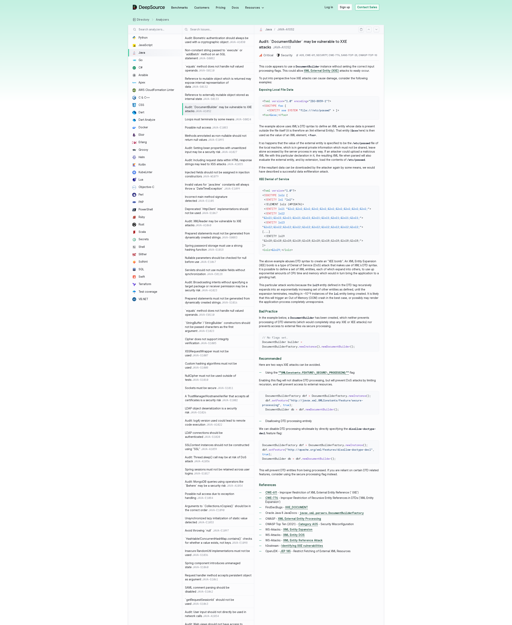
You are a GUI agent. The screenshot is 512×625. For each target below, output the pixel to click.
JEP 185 (285, 551)
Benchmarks (179, 7)
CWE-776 (271, 498)
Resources (252, 7)
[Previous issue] (368, 29)
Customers (201, 7)
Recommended (270, 359)
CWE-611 (271, 492)
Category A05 (308, 524)
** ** (313, 372)
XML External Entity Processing (299, 518)
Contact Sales (367, 7)
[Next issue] (376, 29)
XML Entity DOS (294, 535)
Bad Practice (268, 311)
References (267, 485)
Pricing (220, 7)
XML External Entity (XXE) (321, 70)
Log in (329, 7)
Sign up (345, 7)
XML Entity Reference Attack (302, 540)
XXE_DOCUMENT (296, 507)
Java (268, 29)
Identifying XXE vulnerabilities (302, 546)
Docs (235, 7)
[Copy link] (361, 29)
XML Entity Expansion (297, 529)
